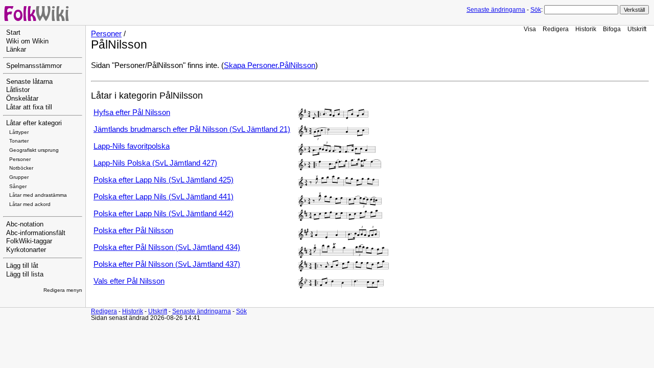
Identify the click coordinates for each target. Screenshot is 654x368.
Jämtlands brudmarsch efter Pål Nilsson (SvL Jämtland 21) (192, 129)
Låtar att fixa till (29, 107)
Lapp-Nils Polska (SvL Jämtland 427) (155, 163)
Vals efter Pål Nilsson (129, 281)
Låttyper (19, 132)
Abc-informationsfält (35, 233)
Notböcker (21, 168)
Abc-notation (24, 224)
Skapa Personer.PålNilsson (269, 65)
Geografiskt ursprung (34, 150)
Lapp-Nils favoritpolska (132, 146)
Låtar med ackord (30, 204)
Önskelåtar (22, 98)
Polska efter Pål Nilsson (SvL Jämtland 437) (167, 264)
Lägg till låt (22, 265)
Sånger (18, 186)
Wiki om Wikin (27, 41)
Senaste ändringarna (495, 9)
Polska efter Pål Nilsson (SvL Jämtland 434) (167, 247)
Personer (20, 159)
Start (13, 32)
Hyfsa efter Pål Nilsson (132, 112)
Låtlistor (18, 90)
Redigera (556, 29)
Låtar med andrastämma (38, 195)
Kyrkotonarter (26, 250)
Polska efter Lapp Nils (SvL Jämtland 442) (163, 214)
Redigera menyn (62, 290)
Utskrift (636, 29)
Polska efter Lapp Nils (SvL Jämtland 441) (163, 197)
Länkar (16, 49)
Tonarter (19, 141)
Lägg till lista (24, 274)
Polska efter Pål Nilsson (133, 230)
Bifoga (612, 29)
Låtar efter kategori (34, 123)
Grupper (19, 177)
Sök (535, 9)
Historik (585, 29)
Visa (530, 29)
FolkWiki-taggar (29, 241)
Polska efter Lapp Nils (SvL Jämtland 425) (163, 180)
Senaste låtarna (29, 81)
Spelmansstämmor (34, 66)
